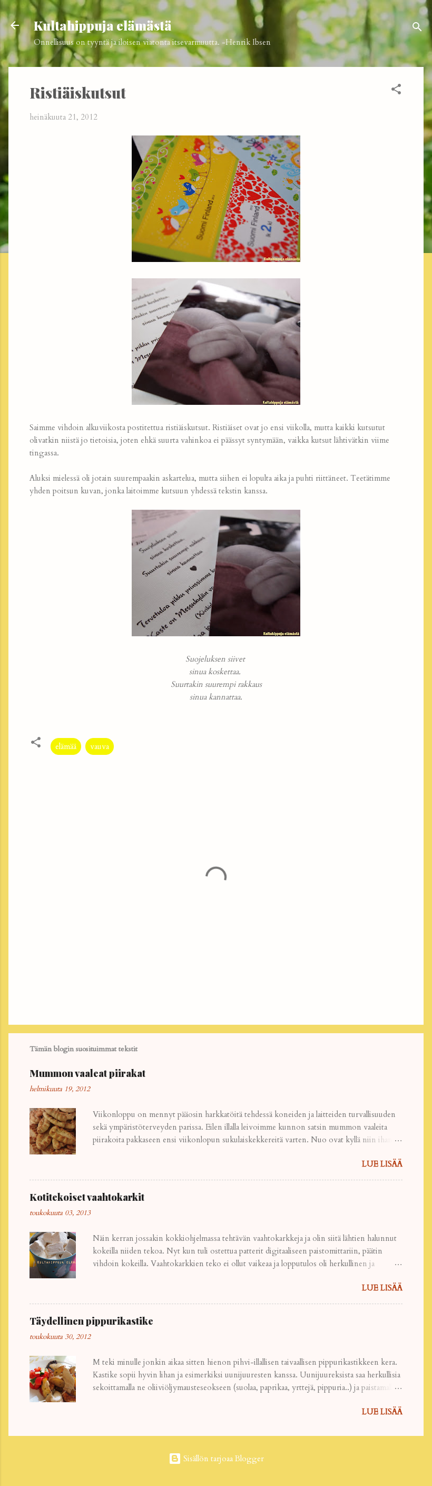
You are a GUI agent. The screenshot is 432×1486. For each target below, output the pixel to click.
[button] (396, 91)
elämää (65, 746)
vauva (99, 746)
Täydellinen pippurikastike (91, 1321)
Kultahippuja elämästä (103, 25)
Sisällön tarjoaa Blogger (222, 1458)
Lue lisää (382, 1164)
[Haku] (417, 29)
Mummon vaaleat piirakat (87, 1073)
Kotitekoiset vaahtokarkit (87, 1197)
